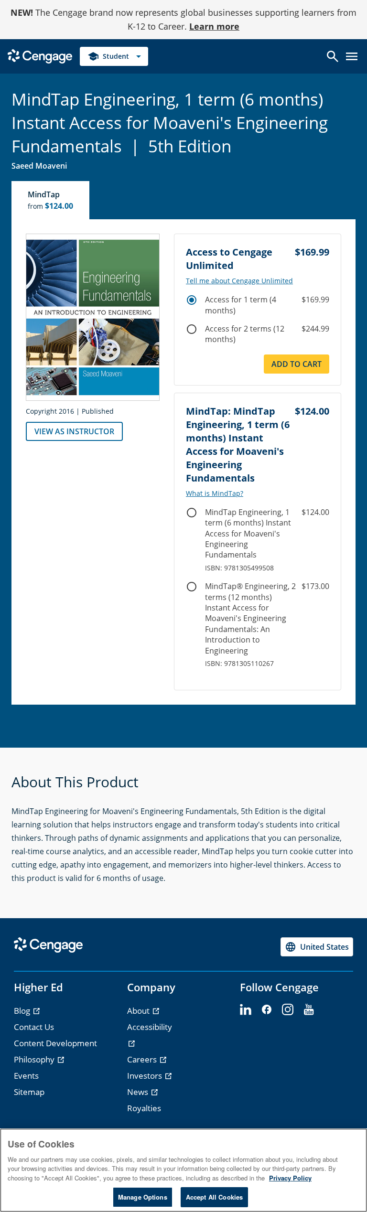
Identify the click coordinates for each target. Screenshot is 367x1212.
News (138, 1091)
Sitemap (29, 1091)
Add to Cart (296, 364)
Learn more (214, 26)
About (139, 1010)
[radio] (191, 300)
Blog (23, 1010)
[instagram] (287, 1010)
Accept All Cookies (214, 1196)
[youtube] (308, 1010)
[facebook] (266, 1010)
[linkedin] (245, 1010)
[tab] (50, 200)
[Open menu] (351, 56)
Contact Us (34, 1026)
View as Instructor (74, 431)
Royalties (144, 1108)
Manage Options (142, 1196)
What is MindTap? (214, 493)
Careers (143, 1059)
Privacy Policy (290, 1177)
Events (26, 1075)
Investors (145, 1075)
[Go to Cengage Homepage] (40, 55)
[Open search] (332, 56)
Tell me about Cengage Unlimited (239, 281)
